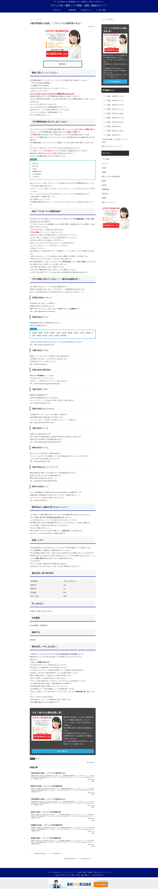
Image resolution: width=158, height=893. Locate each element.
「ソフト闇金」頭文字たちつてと (113, 109)
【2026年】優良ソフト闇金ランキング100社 (114, 141)
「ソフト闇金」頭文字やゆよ (111, 126)
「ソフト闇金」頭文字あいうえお (113, 96)
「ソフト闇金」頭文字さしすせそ (113, 105)
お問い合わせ (97, 872)
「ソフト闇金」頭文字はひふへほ (113, 118)
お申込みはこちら (58, 872)
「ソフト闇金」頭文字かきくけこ (113, 100)
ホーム (50, 872)
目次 (60, 64)
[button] (127, 19)
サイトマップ (106, 872)
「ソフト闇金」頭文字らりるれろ (113, 131)
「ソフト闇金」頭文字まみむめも (113, 122)
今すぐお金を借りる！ (115, 81)
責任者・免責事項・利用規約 (85, 872)
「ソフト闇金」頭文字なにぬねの (113, 113)
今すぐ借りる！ (63, 751)
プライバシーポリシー (70, 872)
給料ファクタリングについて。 (112, 146)
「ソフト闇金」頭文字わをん (111, 135)
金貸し (38, 758)
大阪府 (33, 758)
